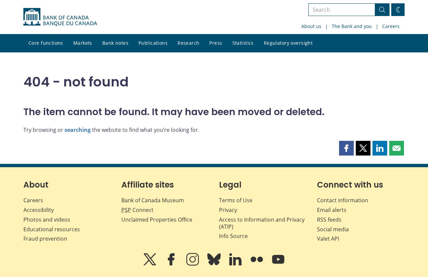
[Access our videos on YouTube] (278, 264)
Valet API (328, 238)
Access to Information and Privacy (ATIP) (262, 223)
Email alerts (331, 210)
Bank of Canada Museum (152, 200)
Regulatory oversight (288, 43)
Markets (82, 43)
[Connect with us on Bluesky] (214, 264)
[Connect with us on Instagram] (193, 264)
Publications (153, 43)
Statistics (243, 43)
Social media (333, 229)
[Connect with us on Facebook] (172, 264)
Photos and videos (46, 219)
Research (188, 43)
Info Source (233, 236)
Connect (137, 210)
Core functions (45, 43)
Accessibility (38, 210)
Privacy (228, 210)
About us (311, 26)
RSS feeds (329, 219)
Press (215, 43)
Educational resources (51, 229)
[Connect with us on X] (150, 264)
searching (78, 129)
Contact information (342, 200)
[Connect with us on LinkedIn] (236, 264)
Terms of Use (235, 200)
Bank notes (115, 43)
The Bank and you (352, 26)
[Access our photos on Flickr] (257, 264)
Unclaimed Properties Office (156, 219)
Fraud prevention (45, 238)
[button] (346, 148)
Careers (391, 26)
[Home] (60, 17)
